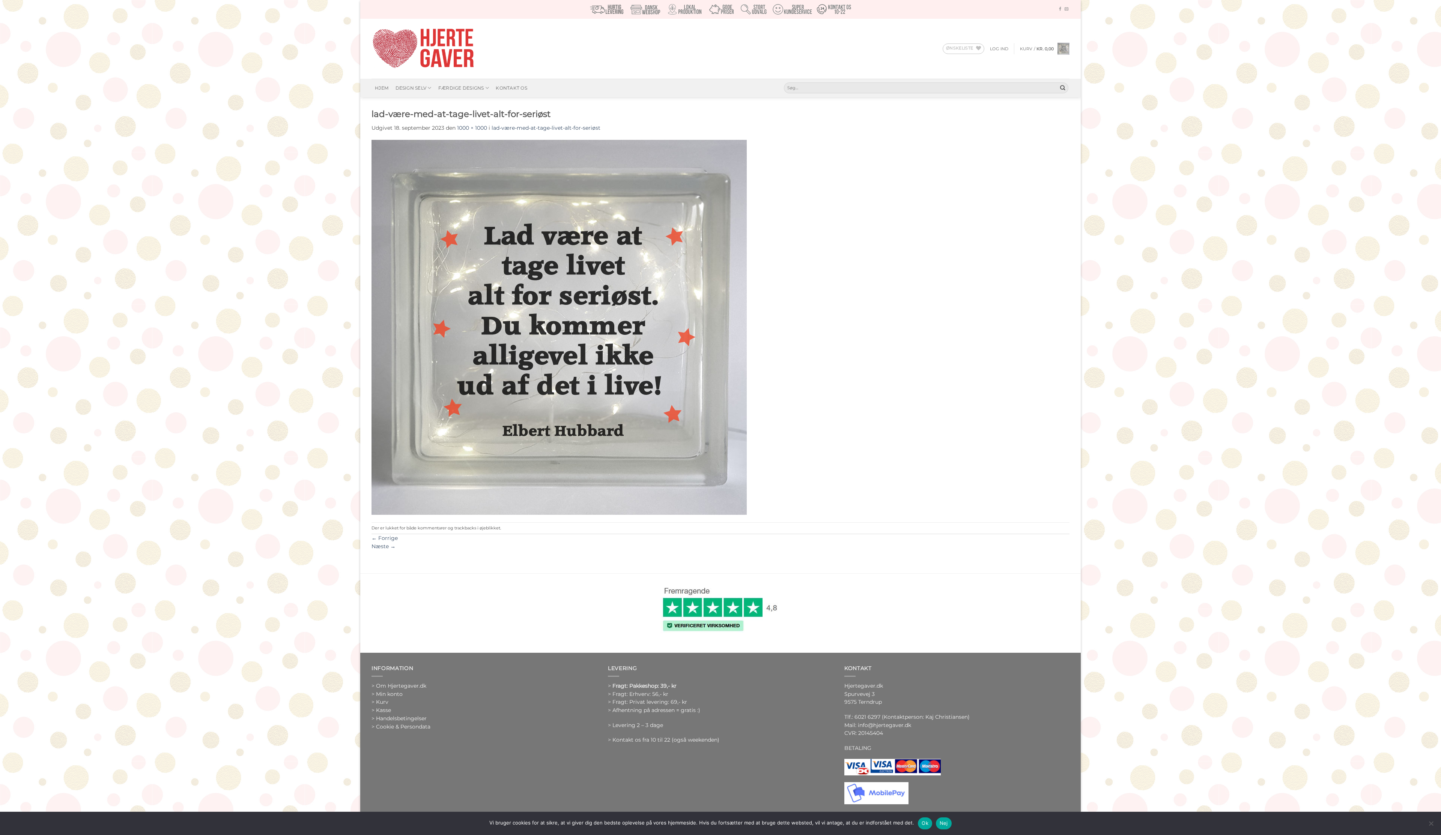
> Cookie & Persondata (401, 727)
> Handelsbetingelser (399, 718)
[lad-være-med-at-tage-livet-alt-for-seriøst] (559, 327)
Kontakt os (511, 88)
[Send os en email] (1066, 9)
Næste (384, 546)
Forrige (385, 538)
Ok (925, 823)
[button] (999, 48)
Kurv (382, 702)
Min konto (389, 694)
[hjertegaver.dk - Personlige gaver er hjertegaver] (423, 49)
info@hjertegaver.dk (883, 725)
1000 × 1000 (472, 128)
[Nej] (1430, 826)
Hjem (381, 88)
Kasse (383, 710)
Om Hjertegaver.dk (401, 686)
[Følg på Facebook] (1060, 9)
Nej (944, 823)
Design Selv (411, 88)
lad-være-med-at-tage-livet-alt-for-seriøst (546, 128)
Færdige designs (461, 88)
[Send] (1062, 87)
